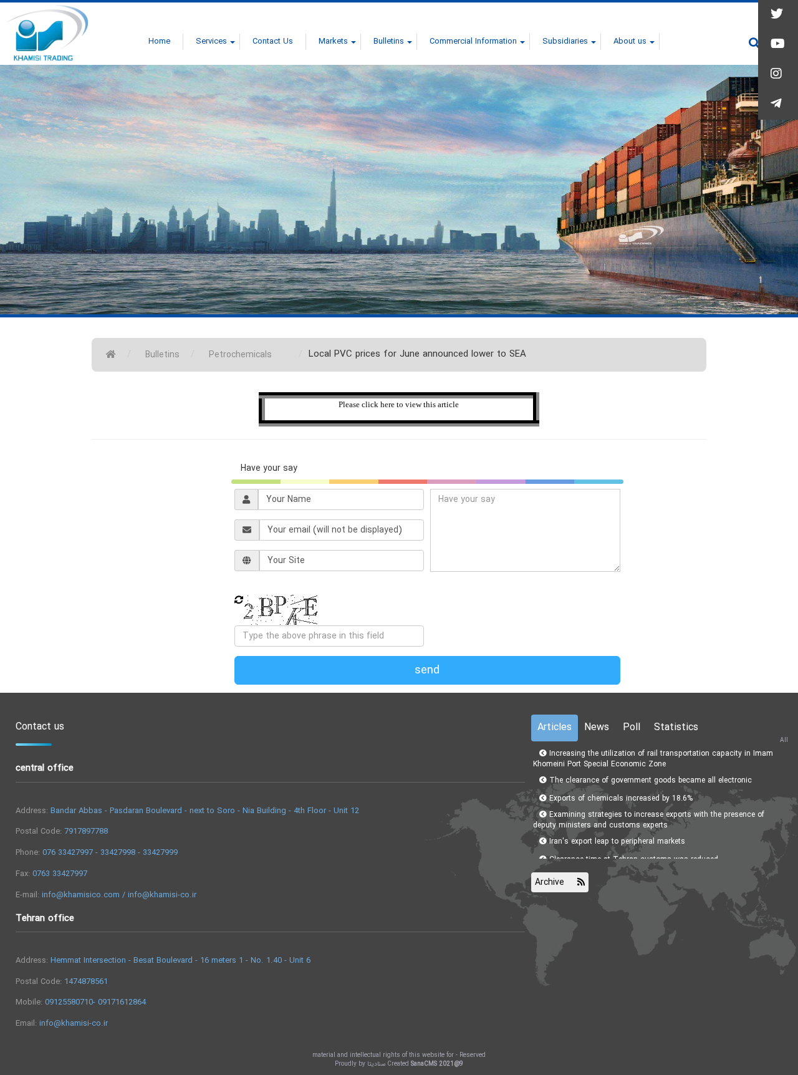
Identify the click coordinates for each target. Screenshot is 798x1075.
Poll (631, 727)
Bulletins (162, 355)
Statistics (676, 727)
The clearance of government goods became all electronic (649, 756)
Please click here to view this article (399, 404)
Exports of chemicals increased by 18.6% (620, 774)
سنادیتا (376, 1064)
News (596, 727)
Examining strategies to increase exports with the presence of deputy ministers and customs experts (648, 796)
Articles (554, 727)
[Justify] (754, 43)
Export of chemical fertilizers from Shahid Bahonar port (644, 854)
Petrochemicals (240, 355)
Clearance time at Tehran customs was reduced (632, 836)
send (427, 670)
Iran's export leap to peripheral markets (616, 817)
